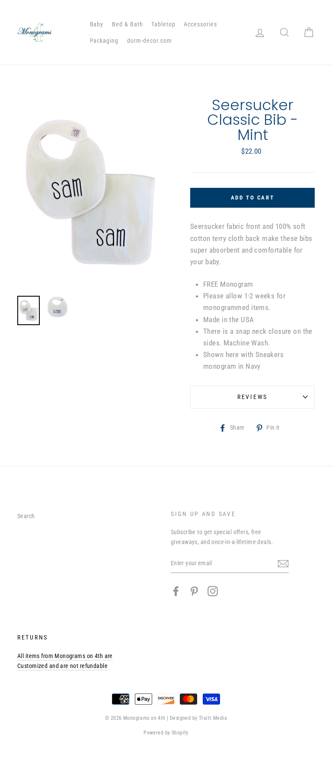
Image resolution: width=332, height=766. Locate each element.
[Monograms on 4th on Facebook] (176, 591)
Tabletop (163, 24)
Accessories (200, 24)
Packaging (104, 40)
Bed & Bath (127, 24)
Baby (97, 24)
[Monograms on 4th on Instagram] (213, 591)
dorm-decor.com (149, 40)
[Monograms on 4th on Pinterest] (194, 591)
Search (26, 516)
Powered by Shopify (166, 733)
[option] (89, 193)
